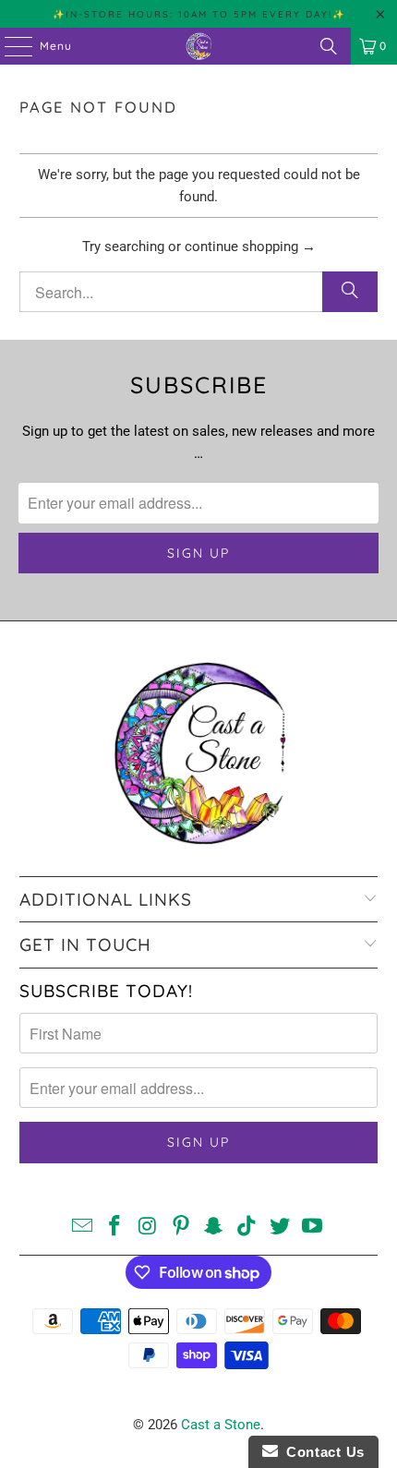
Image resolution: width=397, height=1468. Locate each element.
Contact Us (321, 1452)
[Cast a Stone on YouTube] (313, 1227)
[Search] (328, 46)
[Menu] (9, 46)
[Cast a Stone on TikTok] (247, 1227)
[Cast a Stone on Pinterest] (181, 1227)
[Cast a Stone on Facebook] (115, 1227)
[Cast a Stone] (199, 46)
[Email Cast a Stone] (82, 1227)
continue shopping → (250, 246)
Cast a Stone (220, 1424)
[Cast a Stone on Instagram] (148, 1227)
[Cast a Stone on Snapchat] (214, 1227)
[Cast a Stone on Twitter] (280, 1227)
